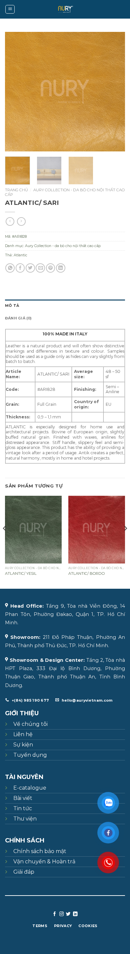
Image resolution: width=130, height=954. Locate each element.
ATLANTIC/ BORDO (86, 573)
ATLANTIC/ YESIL (21, 573)
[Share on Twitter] (30, 268)
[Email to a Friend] (40, 268)
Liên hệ (23, 734)
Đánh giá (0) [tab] (18, 318)
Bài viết (22, 798)
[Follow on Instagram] (61, 914)
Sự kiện (23, 744)
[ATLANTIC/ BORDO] (96, 530)
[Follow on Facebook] (54, 914)
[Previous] (16, 92)
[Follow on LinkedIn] (75, 914)
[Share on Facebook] (20, 268)
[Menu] (10, 9)
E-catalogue (29, 788)
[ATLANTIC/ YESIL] (33, 530)
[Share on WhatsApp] (10, 268)
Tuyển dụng (30, 755)
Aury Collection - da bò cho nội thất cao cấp (65, 192)
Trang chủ (16, 190)
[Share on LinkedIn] (60, 268)
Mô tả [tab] (12, 306)
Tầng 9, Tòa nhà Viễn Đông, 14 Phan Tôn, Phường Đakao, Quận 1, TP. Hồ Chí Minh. (65, 614)
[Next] (114, 92)
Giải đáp (23, 872)
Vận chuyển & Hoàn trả (44, 861)
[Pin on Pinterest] (50, 268)
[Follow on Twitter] (68, 914)
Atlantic (20, 255)
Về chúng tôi (30, 724)
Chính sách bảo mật (39, 851)
